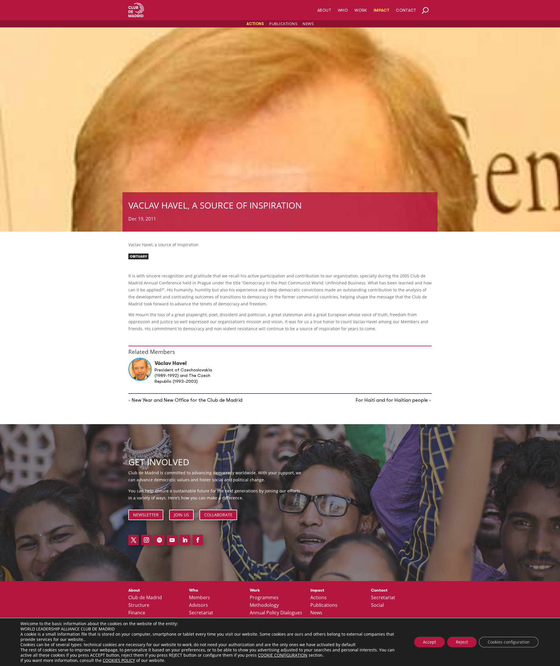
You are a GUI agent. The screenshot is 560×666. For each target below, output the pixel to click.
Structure (138, 605)
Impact (381, 10)
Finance (136, 613)
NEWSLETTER (146, 515)
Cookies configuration (509, 642)
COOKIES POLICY (119, 660)
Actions (255, 24)
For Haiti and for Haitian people (392, 400)
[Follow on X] (133, 540)
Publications (283, 23)
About (324, 10)
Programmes (264, 598)
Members (199, 598)
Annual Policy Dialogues (276, 613)
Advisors (198, 605)
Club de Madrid (145, 598)
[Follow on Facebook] (197, 540)
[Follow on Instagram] (146, 540)
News (308, 23)
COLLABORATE (218, 515)
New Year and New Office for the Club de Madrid (187, 400)
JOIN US (181, 515)
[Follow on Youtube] (172, 540)
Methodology (264, 605)
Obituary (138, 256)
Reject (462, 642)
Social (377, 605)
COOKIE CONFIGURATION (282, 655)
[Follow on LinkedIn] (185, 540)
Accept (429, 642)
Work (360, 10)
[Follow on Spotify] (159, 540)
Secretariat (201, 613)
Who (343, 10)
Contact (406, 10)
